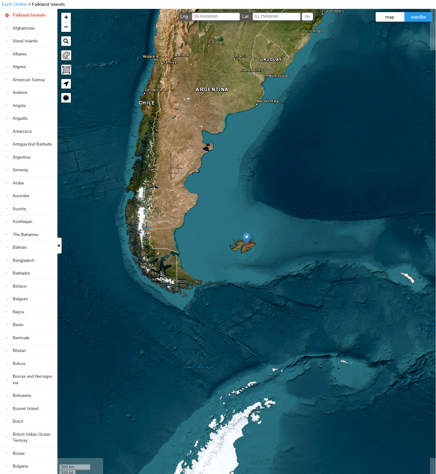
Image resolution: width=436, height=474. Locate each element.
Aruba (18, 183)
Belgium (20, 299)
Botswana (22, 395)
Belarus (20, 286)
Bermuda (21, 337)
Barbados (21, 273)
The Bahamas (26, 234)
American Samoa (29, 79)
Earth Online (14, 4)
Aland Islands (25, 41)
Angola (19, 105)
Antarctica (22, 131)
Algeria (19, 66)
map (389, 16)
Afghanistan (24, 28)
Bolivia (19, 363)
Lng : (186, 16)
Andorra (20, 92)
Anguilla (20, 118)
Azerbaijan (22, 221)
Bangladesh (23, 260)
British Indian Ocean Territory (31, 437)
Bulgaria (20, 466)
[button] (247, 239)
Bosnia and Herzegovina (32, 379)
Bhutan (19, 350)
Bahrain (20, 247)
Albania (19, 54)
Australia (21, 195)
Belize (18, 312)
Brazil (18, 421)
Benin (18, 324)
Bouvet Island (25, 408)
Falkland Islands (29, 15)
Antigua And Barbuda (32, 144)
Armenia (20, 170)
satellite (418, 16)
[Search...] (66, 41)
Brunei (19, 453)
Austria (19, 208)
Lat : (247, 16)
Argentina (21, 157)
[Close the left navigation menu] (59, 246)
